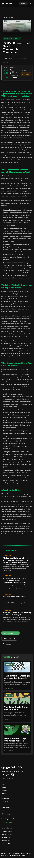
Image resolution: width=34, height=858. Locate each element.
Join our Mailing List (7, 778)
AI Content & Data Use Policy (10, 844)
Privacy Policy (5, 837)
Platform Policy (6, 840)
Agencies (4, 790)
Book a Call (4, 802)
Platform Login (6, 814)
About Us (4, 811)
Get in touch (5, 798)
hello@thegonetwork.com (9, 819)
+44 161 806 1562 (6, 822)
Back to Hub (7, 17)
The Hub (4, 793)
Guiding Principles (6, 831)
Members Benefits (6, 834)
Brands (3, 787)
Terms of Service (6, 828)
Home (3, 784)
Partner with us (5, 808)
